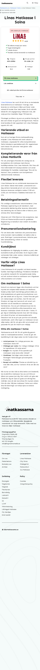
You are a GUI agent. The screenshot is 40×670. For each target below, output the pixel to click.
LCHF (4, 504)
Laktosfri (5, 495)
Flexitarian (6, 490)
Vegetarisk (6, 484)
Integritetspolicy (26, 484)
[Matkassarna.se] (7, 3)
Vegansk (5, 487)
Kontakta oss (6, 464)
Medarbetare (6, 461)
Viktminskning (7, 506)
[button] (27, 3)
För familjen (6, 512)
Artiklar (5, 467)
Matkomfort (24, 467)
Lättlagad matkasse (9, 509)
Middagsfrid (24, 464)
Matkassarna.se (4, 8)
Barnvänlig (6, 492)
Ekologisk (5, 481)
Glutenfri (5, 498)
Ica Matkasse (25, 470)
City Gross (24, 461)
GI (3, 501)
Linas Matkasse (6, 102)
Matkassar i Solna (15, 8)
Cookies (23, 481)
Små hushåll (6, 515)
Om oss (4, 458)
